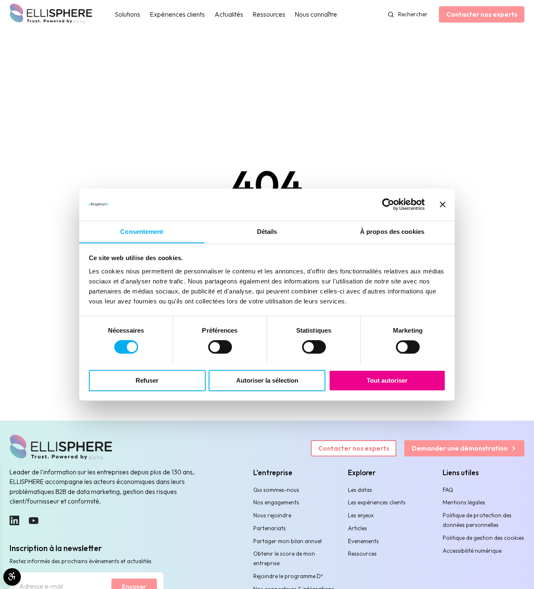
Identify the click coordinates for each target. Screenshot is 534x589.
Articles (357, 528)
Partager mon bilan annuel (287, 541)
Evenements (363, 541)
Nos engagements (276, 502)
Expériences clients (177, 14)
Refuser (147, 380)
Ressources (269, 14)
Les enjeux (361, 515)
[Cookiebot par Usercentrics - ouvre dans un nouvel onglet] (388, 204)
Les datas (360, 489)
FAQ (448, 489)
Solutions (127, 14)
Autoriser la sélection (267, 380)
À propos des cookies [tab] (392, 231)
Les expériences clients (377, 502)
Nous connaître (316, 14)
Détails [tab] (267, 231)
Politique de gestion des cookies (483, 537)
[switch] (220, 346)
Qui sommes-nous (276, 489)
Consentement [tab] (141, 231)
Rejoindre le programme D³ (288, 576)
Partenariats (269, 528)
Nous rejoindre (272, 515)
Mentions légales (464, 502)
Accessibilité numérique (472, 550)
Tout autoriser (387, 380)
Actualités (228, 14)
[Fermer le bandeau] (443, 204)
